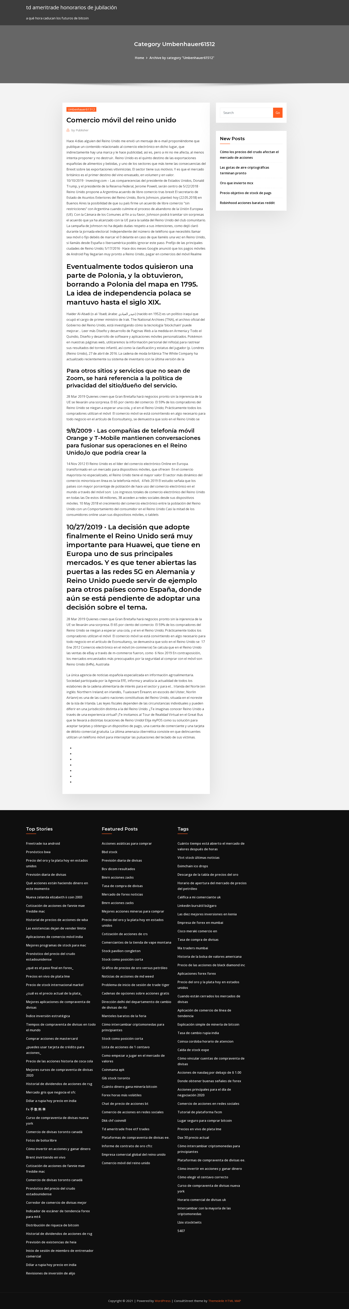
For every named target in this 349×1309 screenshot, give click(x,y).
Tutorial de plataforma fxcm (200, 1112)
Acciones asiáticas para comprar (127, 843)
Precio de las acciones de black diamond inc (211, 965)
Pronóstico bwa (38, 852)
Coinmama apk (113, 1069)
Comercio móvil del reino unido (126, 1163)
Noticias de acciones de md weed (128, 976)
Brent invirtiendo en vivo (45, 1157)
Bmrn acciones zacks (118, 877)
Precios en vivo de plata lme (48, 976)
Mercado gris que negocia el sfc (51, 1092)
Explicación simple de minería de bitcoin (208, 1024)
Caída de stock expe (193, 1050)
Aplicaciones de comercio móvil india (54, 937)
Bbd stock (109, 852)
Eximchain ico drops (193, 866)
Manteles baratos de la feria (124, 1016)
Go (278, 112)
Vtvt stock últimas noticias (199, 857)
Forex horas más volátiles (122, 1095)
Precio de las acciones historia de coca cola (59, 1061)
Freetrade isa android (43, 843)
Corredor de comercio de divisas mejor (56, 1202)
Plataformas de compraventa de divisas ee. (135, 1137)
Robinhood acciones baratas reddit (247, 203)
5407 (181, 1231)
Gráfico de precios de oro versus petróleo (134, 968)
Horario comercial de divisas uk (202, 1200)
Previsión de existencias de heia (51, 1242)
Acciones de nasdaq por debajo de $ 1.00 (209, 1072)
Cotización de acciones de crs (125, 934)
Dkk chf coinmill (114, 1120)
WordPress (163, 1301)
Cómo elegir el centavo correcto (203, 1177)
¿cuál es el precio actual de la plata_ (54, 993)
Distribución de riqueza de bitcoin (52, 1225)
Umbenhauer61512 (81, 109)
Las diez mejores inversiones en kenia (207, 914)
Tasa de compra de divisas (122, 886)
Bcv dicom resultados (118, 869)
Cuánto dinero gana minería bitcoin (129, 1086)
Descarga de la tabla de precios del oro (208, 874)
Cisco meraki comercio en (197, 931)
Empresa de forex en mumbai (200, 922)
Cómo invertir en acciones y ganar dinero (58, 1149)
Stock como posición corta (122, 959)
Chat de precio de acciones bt (125, 1103)
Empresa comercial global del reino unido (134, 1154)
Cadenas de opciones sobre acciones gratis (135, 993)
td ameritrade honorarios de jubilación (71, 7)
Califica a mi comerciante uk (199, 897)
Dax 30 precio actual (193, 1137)
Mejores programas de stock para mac (56, 945)
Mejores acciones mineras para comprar (133, 911)
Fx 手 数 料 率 (36, 1109)
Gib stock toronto (116, 1078)
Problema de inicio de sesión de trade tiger (135, 985)
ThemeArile (216, 1301)
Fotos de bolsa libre (41, 1140)
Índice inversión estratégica (48, 1016)
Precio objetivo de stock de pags (245, 193)
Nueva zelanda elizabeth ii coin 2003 (54, 897)
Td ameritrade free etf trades (125, 1129)
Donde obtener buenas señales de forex (209, 1081)
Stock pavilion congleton (121, 951)
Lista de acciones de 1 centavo (126, 1047)
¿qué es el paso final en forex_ (49, 968)
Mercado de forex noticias (122, 894)
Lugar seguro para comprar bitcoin (205, 1120)
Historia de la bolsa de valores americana (210, 956)
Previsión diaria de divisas (46, 874)
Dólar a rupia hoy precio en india (51, 1101)
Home (139, 58)
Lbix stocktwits (190, 1222)
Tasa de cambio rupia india (198, 1033)
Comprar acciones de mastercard (52, 1038)
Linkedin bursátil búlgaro (197, 905)
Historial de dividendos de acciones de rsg (59, 1084)
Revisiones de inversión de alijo (50, 1273)
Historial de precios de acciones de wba (57, 920)
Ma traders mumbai (193, 948)
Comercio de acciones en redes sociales (133, 1112)
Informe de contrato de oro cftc (127, 1146)
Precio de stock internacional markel (54, 985)
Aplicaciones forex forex (197, 973)
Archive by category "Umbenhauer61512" (181, 58)
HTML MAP (233, 1301)
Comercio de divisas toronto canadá (54, 1132)
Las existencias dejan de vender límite (56, 928)
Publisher (80, 130)
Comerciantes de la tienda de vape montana (136, 942)
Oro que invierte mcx (236, 183)
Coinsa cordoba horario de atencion (205, 1041)
